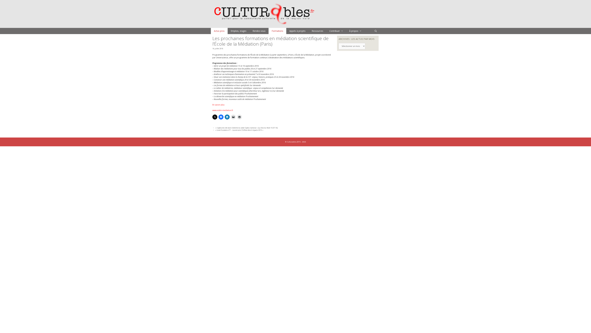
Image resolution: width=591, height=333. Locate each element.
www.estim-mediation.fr (222, 110)
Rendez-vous (259, 30)
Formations (277, 30)
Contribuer (334, 30)
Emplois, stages (238, 30)
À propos (353, 30)
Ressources (317, 30)
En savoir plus (218, 104)
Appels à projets (297, 30)
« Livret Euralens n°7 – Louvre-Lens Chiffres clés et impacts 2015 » (239, 130)
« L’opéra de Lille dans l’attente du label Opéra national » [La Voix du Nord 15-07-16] (246, 128)
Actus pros (219, 30)
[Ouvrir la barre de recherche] (375, 31)
